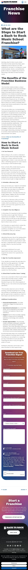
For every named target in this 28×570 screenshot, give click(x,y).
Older (5, 489)
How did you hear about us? (11, 397)
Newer (23, 489)
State (5, 421)
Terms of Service (20, 550)
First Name (6, 368)
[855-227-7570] (22, 2)
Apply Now (13, 532)
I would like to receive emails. (13, 448)
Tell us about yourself (9, 428)
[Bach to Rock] (9, 2)
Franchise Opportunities (13, 517)
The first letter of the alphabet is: (12, 405)
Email (5, 390)
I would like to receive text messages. (12, 454)
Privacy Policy (19, 465)
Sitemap (14, 552)
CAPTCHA (6, 470)
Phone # (5, 383)
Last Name (6, 376)
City (4, 414)
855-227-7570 (18, 542)
